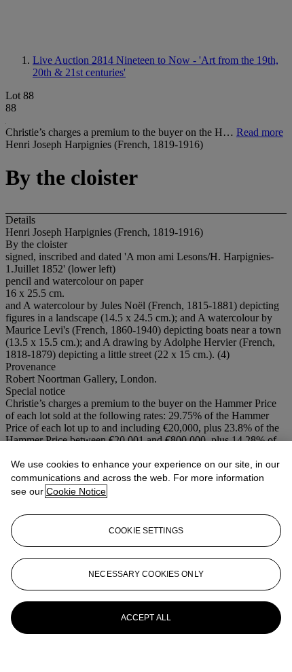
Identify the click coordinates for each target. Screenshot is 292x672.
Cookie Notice (76, 491)
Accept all (146, 617)
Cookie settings (146, 530)
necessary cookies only (146, 574)
